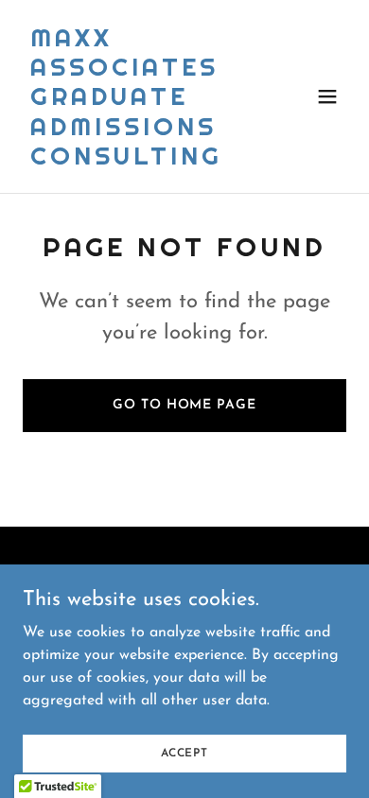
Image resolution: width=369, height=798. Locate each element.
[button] (327, 96)
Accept (184, 752)
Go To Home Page (184, 405)
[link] (135, 160)
